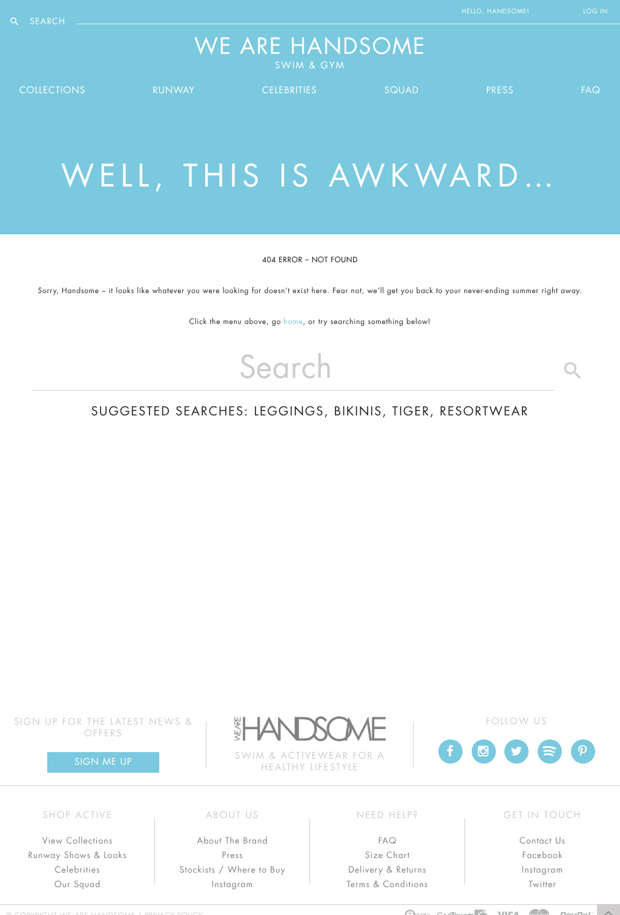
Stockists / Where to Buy (233, 870)
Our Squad (77, 884)
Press (499, 90)
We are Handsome (110, 11)
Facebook (542, 855)
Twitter (542, 884)
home (293, 322)
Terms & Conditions (388, 884)
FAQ (591, 90)
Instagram (232, 884)
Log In (596, 11)
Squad (401, 90)
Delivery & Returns (387, 870)
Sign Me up (103, 762)
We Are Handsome (310, 53)
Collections (52, 90)
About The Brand (232, 841)
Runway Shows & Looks (77, 855)
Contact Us (542, 841)
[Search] (573, 373)
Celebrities (289, 90)
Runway (174, 90)
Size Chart (387, 855)
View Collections (77, 841)
